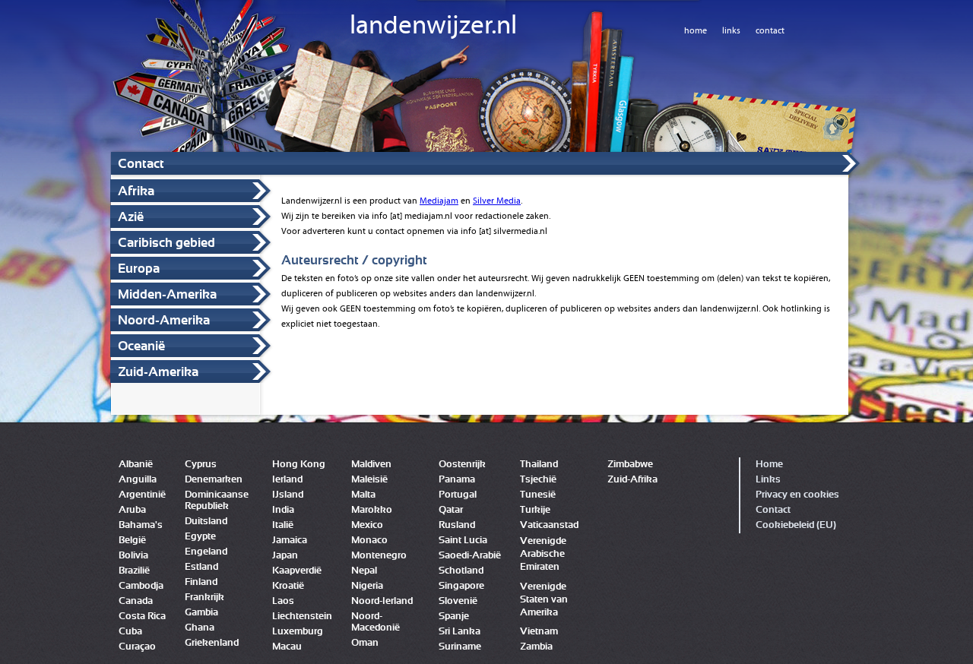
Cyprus (201, 465)
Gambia (201, 613)
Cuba (130, 632)
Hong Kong (298, 465)
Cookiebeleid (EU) (796, 525)
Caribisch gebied (166, 242)
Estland (201, 567)
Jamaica (289, 540)
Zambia (536, 647)
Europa (139, 268)
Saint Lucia (463, 540)
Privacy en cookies (797, 495)
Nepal (364, 571)
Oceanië (141, 346)
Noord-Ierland (382, 601)
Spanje (454, 616)
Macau (287, 647)
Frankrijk (204, 597)
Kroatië (288, 586)
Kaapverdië (297, 571)
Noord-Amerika (164, 320)
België (132, 540)
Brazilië (134, 571)
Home (769, 465)
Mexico (367, 525)
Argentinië (142, 495)
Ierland (287, 480)
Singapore (461, 586)
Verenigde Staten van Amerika (544, 600)
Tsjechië (538, 480)
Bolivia (133, 556)
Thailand (539, 465)
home (695, 30)
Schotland (461, 571)
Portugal (458, 495)
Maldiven (371, 465)
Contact (773, 510)
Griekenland (212, 643)
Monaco (369, 540)
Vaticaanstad (549, 525)
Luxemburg (297, 632)
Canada (136, 601)
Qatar (451, 510)
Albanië (136, 465)
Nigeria (367, 586)
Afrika (136, 191)
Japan (285, 556)
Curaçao (137, 647)
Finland (201, 582)
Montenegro (379, 556)
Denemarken (213, 480)
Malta (363, 495)
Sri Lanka (459, 632)
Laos (283, 601)
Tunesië (538, 495)
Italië (282, 525)
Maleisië (369, 480)
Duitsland (206, 521)
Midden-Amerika (167, 294)
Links (768, 480)
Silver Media (497, 200)
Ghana (199, 628)
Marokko (371, 510)
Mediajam (439, 200)
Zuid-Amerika (158, 371)
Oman (365, 643)
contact (770, 30)
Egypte (200, 537)
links (731, 30)
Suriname (460, 647)
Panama (457, 480)
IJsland (287, 495)
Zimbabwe (630, 465)
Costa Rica (142, 616)
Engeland (206, 552)
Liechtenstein (302, 616)
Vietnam (539, 632)
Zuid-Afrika (632, 480)
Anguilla (138, 480)
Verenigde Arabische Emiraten (543, 554)
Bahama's (141, 525)
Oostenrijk (462, 465)
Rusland (457, 525)
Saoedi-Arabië (470, 556)
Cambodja (141, 586)
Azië (131, 216)
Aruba (132, 510)
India (283, 510)
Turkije (535, 510)
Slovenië (458, 601)
